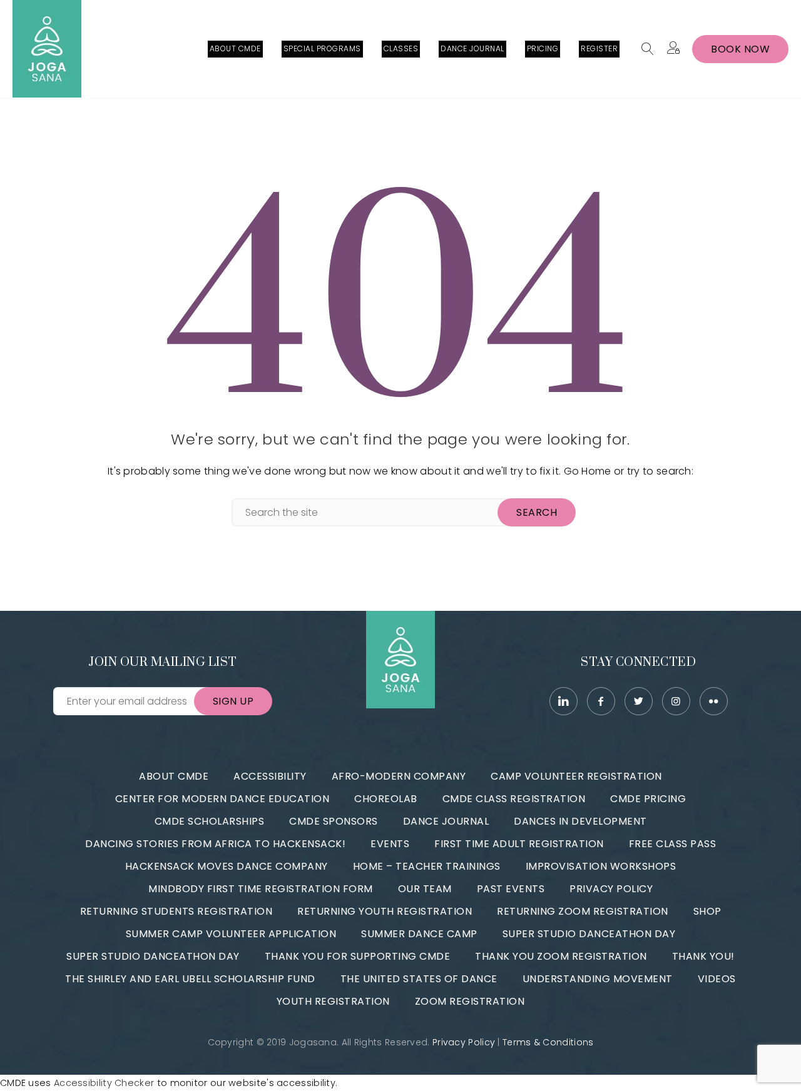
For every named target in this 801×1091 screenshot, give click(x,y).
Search (536, 512)
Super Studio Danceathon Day (589, 934)
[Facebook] (601, 701)
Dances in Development (580, 821)
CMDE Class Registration (514, 799)
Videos (717, 979)
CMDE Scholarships (210, 821)
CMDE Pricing (648, 799)
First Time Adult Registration (519, 844)
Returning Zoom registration (582, 911)
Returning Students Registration (176, 911)
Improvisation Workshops (601, 866)
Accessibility (270, 776)
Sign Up (233, 701)
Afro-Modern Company (399, 776)
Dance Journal (446, 821)
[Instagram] (676, 701)
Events (389, 844)
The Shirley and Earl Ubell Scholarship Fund (190, 979)
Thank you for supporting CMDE (358, 956)
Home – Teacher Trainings (427, 866)
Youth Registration (333, 1001)
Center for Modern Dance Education (222, 799)
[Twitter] (639, 701)
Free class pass (673, 844)
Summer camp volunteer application (231, 934)
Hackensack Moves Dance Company (226, 866)
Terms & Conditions (548, 1042)
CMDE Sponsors (333, 821)
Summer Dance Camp (419, 934)
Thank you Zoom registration (561, 956)
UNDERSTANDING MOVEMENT (598, 979)
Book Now (740, 49)
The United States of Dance (418, 979)
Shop (707, 911)
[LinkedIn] (563, 701)
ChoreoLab (385, 799)
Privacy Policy (611, 889)
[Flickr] (714, 701)
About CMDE (173, 776)
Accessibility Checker (104, 1083)
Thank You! (703, 956)
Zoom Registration (470, 1001)
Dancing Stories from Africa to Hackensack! (215, 844)
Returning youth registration (384, 911)
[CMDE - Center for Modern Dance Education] (47, 49)
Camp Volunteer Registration (576, 776)
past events (511, 889)
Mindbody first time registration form (260, 889)
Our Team (425, 889)
